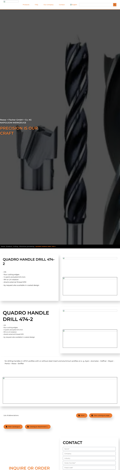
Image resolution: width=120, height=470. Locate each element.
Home (3, 246)
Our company (48, 5)
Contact (62, 5)
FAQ (36, 5)
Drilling (15, 246)
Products (26, 5)
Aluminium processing (26, 246)
